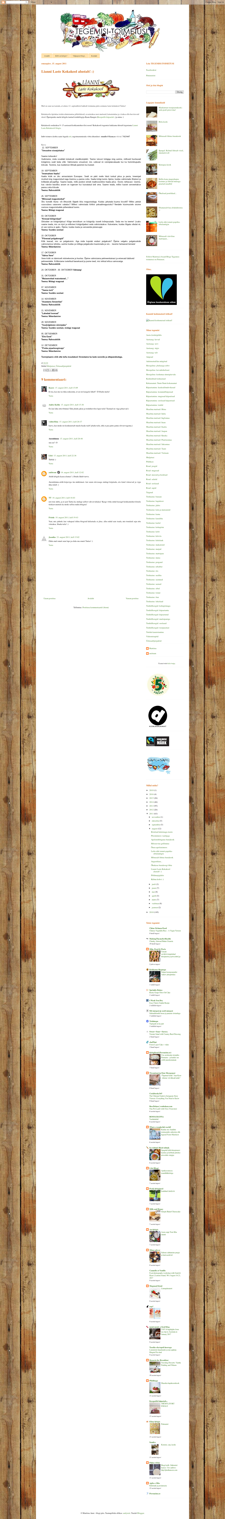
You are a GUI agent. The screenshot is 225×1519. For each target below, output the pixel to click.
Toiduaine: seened (153, 584)
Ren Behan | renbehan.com (160, 1106)
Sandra (152, 1442)
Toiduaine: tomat (153, 592)
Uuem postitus (50, 598)
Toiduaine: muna (153, 557)
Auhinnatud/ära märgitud (156, 361)
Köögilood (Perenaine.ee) (160, 1052)
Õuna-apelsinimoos (159, 847)
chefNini (153, 1042)
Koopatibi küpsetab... (158, 1401)
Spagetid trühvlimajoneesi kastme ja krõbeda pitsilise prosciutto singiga (170, 1152)
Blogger (140, 1513)
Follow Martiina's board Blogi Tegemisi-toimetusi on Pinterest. (163, 258)
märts (154, 899)
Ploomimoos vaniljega (160, 835)
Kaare (51, 387)
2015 (151, 798)
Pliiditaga (153, 1380)
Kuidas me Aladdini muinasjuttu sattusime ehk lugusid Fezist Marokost (170, 1132)
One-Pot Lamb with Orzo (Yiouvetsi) (163, 1108)
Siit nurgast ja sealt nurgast (161, 1010)
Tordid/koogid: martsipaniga (158, 619)
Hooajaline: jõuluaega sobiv (158, 365)
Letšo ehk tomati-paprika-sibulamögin (169, 223)
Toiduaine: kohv (153, 531)
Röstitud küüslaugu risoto (162, 832)
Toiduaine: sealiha (153, 575)
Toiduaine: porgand (154, 562)
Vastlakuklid (153, 1119)
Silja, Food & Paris (157, 949)
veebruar (155, 903)
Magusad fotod (155, 1285)
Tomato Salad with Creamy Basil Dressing (165, 1034)
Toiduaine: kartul (153, 523)
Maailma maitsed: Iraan (156, 422)
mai (153, 891)
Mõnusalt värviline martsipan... (167, 237)
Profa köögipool (156, 1188)
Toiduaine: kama (153, 514)
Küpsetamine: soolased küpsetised (160, 400)
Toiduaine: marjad (153, 549)
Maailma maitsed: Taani (156, 448)
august (155, 828)
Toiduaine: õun (152, 597)
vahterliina (53, 421)
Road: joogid (151, 466)
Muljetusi (51, 366)
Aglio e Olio (154, 1483)
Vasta (51, 395)
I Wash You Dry (156, 1000)
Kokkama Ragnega (157, 969)
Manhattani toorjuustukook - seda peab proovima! (171, 108)
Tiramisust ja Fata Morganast (162, 1072)
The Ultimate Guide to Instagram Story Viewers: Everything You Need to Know (164, 1097)
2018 (151, 790)
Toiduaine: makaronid (155, 544)
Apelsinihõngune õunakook (162, 839)
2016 (151, 794)
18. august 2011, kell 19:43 (66, 517)
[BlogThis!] (47, 370)
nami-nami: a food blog (159, 1326)
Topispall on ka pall (156, 1023)
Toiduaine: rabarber (154, 566)
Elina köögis (154, 1421)
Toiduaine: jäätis (153, 505)
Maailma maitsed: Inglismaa (158, 418)
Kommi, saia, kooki (168, 1444)
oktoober (156, 820)
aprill (154, 895)
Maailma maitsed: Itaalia (156, 426)
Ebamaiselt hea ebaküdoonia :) (171, 208)
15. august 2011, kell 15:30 (72, 404)
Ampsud (149, 356)
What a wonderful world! (160, 1127)
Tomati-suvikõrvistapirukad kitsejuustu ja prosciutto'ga (170, 954)
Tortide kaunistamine (155, 632)
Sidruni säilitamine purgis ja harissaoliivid (170, 1253)
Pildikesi (150, 461)
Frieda (51, 517)
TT (50, 497)
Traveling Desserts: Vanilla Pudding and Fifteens (171, 1363)
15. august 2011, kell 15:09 (66, 387)
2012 (151, 809)
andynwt (126, 1513)
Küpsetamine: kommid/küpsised (159, 391)
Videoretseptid (152, 636)
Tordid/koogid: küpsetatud (157, 614)
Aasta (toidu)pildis (154, 335)
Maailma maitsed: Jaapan (156, 431)
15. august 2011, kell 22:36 (65, 455)
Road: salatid (151, 479)
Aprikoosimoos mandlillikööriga (167, 1171)
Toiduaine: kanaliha (154, 518)
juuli (154, 884)
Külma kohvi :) (157, 879)
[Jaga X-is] (50, 370)
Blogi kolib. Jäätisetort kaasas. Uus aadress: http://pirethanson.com (169, 1467)
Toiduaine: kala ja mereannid (158, 509)
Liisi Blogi (154, 1168)
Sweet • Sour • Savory (158, 1031)
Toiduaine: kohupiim (155, 527)
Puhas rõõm (154, 1462)
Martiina (152, 648)
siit (70, 136)
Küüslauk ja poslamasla (158, 1485)
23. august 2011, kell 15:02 (68, 537)
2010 (151, 912)
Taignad (149, 492)
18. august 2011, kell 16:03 (63, 497)
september (156, 824)
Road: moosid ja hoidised (156, 474)
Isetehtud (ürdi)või (168, 1191)
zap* (151, 1306)
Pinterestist (150, 75)
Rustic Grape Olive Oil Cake (159, 992)
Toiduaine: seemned (154, 579)
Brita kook (163, 121)
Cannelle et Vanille (157, 1270)
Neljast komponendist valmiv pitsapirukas (169, 973)
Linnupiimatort (166, 1288)
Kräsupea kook (165, 164)
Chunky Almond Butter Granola (161, 941)
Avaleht (47, 56)
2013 (151, 805)
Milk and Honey (156, 1209)
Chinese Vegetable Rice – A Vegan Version (165, 930)
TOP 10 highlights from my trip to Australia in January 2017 (170, 1331)
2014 (151, 802)
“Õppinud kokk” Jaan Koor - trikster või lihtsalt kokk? (171, 1076)
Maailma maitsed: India (156, 413)
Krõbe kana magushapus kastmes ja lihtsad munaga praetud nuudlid (169, 181)
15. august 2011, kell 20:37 (70, 421)
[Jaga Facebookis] (53, 370)
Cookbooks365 (155, 1093)
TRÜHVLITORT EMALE (167, 1404)
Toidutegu (153, 1021)
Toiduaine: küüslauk (154, 540)
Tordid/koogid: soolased (156, 623)
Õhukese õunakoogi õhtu (161, 865)
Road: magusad (152, 470)
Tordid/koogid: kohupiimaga (158, 605)
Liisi (51, 455)
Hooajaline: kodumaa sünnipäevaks (161, 374)
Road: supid (151, 488)
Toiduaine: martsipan (155, 553)
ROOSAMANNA (156, 1116)
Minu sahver (154, 1249)
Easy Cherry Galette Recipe (159, 1003)
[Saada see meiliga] (44, 370)
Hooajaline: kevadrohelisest (157, 370)
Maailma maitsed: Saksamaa (158, 444)
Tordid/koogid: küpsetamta (157, 610)
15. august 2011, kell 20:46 (71, 438)
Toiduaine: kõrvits (153, 536)
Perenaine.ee (154, 1493)
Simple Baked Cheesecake (170, 1211)
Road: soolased (152, 483)
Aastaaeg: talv (152, 352)
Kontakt (94, 56)
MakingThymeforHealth (160, 938)
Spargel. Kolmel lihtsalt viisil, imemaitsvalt (171, 151)
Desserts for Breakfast (158, 1360)
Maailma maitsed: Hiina (156, 409)
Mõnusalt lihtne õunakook (170, 136)
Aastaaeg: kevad (153, 339)
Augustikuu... (156, 861)
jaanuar (155, 907)
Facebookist (151, 70)
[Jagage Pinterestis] (56, 370)
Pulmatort (164, 1424)
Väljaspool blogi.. (79, 56)
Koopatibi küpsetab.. (106, 117)
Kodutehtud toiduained (156, 378)
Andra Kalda (54, 404)
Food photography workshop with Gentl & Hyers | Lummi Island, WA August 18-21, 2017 (165, 1275)
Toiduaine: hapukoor (155, 501)
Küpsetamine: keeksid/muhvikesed (160, 387)
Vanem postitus (132, 598)
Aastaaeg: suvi (152, 343)
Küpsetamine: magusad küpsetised (160, 396)
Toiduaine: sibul (153, 588)
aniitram (52, 472)
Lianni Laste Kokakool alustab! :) (160, 870)
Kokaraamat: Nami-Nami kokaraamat (161, 383)
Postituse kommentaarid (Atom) (95, 607)
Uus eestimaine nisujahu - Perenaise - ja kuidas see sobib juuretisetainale (170, 1057)
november (156, 817)
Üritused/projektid (63, 366)
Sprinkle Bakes (155, 989)
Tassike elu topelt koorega (160, 1347)
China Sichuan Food (158, 928)
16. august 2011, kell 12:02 (72, 472)
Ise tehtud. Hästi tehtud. (159, 1147)
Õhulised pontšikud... (167, 193)
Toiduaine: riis (152, 570)
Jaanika (52, 537)
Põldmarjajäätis (157, 875)
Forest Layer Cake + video (159, 1044)
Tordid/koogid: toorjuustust (157, 627)
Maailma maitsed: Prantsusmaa (159, 439)
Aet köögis (153, 1229)
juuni (154, 888)
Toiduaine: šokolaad (154, 601)
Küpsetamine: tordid (154, 405)
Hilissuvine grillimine (160, 843)
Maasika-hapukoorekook (170, 1383)
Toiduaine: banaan (154, 496)
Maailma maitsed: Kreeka (156, 435)
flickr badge (171, 663)
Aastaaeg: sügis (152, 348)
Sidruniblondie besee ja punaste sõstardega (164, 1013)
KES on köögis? (61, 56)
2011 (151, 813)
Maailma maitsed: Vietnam (157, 453)
